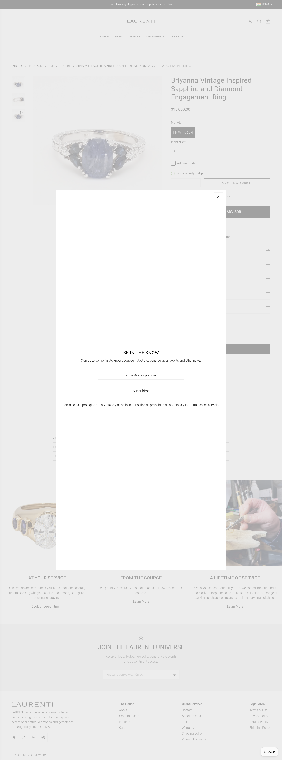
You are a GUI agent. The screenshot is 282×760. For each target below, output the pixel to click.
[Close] (218, 196)
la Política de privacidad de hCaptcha (157, 405)
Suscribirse (141, 391)
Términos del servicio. (204, 405)
